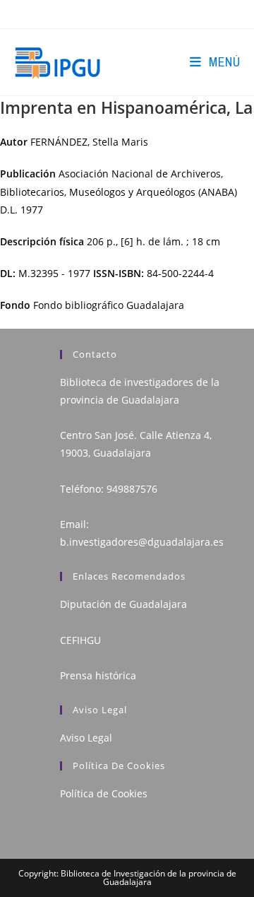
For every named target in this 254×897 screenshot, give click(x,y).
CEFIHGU (80, 640)
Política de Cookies (103, 793)
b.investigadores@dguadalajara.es (142, 542)
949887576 (132, 489)
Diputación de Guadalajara (123, 604)
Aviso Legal (86, 737)
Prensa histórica (98, 675)
